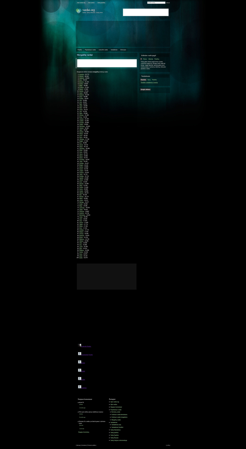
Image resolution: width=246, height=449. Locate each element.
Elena (81, 157)
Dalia (80, 185)
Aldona (81, 241)
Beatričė (81, 235)
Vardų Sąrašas (115, 435)
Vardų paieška (101, 2)
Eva (80, 143)
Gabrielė (81, 78)
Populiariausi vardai (90, 49)
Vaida (80, 209)
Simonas (81, 425)
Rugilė (81, 141)
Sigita (81, 224)
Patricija (81, 211)
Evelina (81, 87)
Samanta (81, 148)
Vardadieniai (114, 49)
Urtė (80, 100)
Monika (81, 76)
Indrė (80, 106)
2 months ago (82, 407)
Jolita (80, 174)
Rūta (80, 107)
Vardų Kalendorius (116, 430)
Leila (80, 219)
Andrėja (81, 230)
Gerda (81, 252)
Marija (81, 133)
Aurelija (81, 176)
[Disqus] (106, 317)
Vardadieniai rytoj (116, 424)
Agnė (80, 113)
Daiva (81, 156)
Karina (81, 167)
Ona (80, 244)
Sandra (81, 132)
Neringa (81, 202)
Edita (80, 150)
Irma (80, 220)
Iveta (80, 256)
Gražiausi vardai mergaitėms (119, 417)
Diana (81, 146)
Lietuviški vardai (103, 49)
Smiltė (81, 187)
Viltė (80, 243)
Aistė (80, 135)
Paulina (81, 172)
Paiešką (157, 59)
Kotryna (81, 95)
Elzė (80, 228)
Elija (80, 248)
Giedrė (81, 191)
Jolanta (81, 128)
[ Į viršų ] (168, 445)
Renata (81, 196)
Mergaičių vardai (85, 54)
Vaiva (80, 154)
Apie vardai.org (81, 2)
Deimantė (82, 126)
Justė (80, 246)
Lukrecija (81, 207)
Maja (80, 206)
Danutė (81, 183)
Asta (80, 182)
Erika (80, 96)
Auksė (81, 222)
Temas (145, 59)
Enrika (81, 83)
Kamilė (81, 91)
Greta (80, 109)
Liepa (80, 217)
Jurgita (81, 170)
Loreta (81, 200)
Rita (80, 194)
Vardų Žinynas (114, 437)
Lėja (80, 111)
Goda (80, 204)
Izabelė (81, 120)
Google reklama (145, 89)
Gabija (81, 124)
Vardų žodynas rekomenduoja (119, 440)
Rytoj (149, 79)
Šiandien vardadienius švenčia (149, 82)
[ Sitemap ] (78, 445)
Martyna (81, 239)
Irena (80, 152)
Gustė (81, 169)
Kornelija (81, 159)
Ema (80, 117)
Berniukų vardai (115, 412)
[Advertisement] (92, 277)
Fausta (81, 233)
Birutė (81, 237)
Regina (81, 231)
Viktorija (81, 139)
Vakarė (81, 193)
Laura (80, 93)
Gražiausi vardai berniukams (119, 414)
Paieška (154, 79)
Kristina (81, 82)
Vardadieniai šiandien (117, 427)
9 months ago (82, 417)
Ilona (80, 254)
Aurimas (81, 413)
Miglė (80, 85)
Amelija (81, 163)
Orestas (81, 404)
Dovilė (81, 89)
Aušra (81, 189)
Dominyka (82, 215)
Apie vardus (91, 2)
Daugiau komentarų (83, 432)
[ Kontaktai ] (84, 445)
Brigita (81, 165)
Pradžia (80, 49)
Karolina (81, 74)
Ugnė (80, 130)
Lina (80, 102)
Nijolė (80, 198)
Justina (81, 119)
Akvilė (81, 145)
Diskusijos (123, 49)
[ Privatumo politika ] (91, 445)
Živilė (80, 257)
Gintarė (81, 115)
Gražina (81, 213)
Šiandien (143, 79)
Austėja (81, 122)
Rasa (80, 137)
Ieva (80, 80)
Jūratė (81, 180)
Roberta (81, 250)
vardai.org (88, 10)
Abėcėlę (150, 59)
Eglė (80, 104)
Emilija (81, 98)
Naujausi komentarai (116, 407)
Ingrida (81, 178)
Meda (80, 226)
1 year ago (81, 428)
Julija (80, 161)
